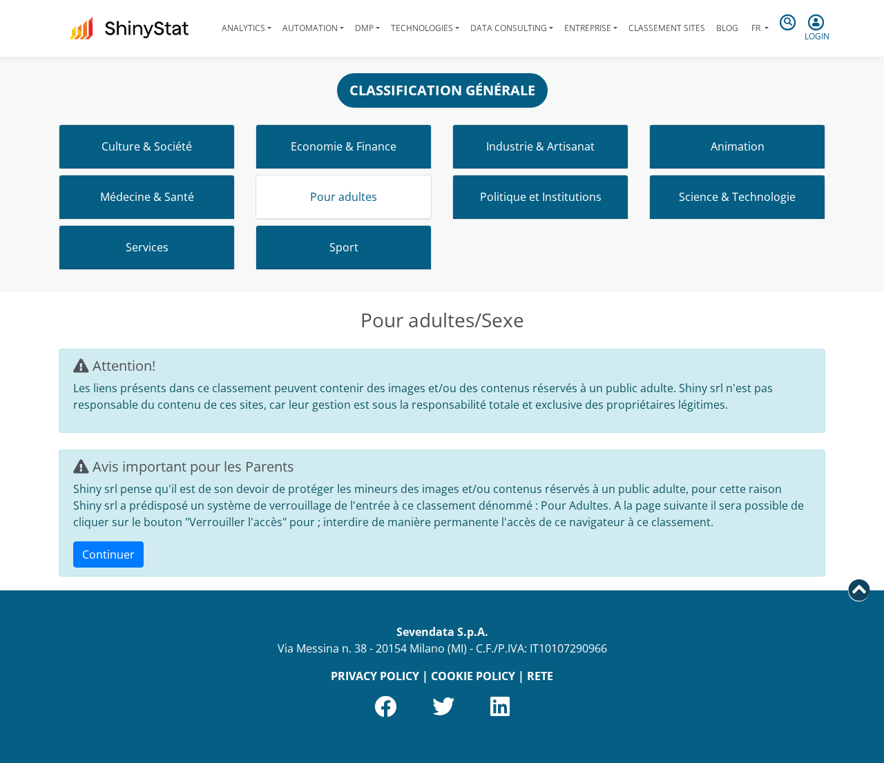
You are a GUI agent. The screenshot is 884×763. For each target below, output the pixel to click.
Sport (343, 247)
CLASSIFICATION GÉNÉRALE (442, 90)
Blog (727, 28)
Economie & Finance (343, 146)
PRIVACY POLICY (375, 676)
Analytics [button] (243, 28)
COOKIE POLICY (473, 676)
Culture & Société (147, 146)
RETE (540, 676)
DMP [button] (364, 28)
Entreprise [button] (587, 28)
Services (147, 247)
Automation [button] (310, 28)
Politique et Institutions (541, 196)
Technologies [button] (422, 28)
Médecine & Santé (147, 196)
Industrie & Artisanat (540, 146)
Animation (738, 146)
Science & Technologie (737, 196)
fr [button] (755, 28)
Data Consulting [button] (508, 28)
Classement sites (666, 28)
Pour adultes (343, 196)
